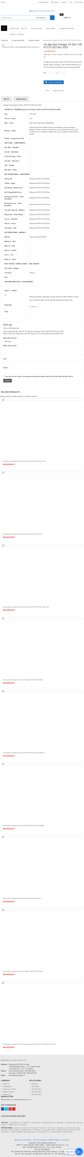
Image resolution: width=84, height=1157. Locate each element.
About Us (6, 1084)
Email (5, 368)
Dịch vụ (24, 28)
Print (47, 90)
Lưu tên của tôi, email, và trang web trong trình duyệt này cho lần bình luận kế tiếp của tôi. (39, 376)
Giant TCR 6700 (67, 1132)
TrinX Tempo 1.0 (43, 1132)
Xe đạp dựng (59, 1122)
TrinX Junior (51, 1128)
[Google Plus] (10, 1109)
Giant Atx (26, 1128)
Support (64, 2)
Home (3, 2)
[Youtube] (14, 1109)
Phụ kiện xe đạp (70, 1122)
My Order (35, 1084)
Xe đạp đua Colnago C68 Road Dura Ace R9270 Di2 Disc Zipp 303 (26, 607)
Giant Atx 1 (60, 1128)
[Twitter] (6, 1109)
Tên (5, 359)
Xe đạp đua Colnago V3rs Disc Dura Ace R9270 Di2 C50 (22, 534)
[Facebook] (2, 1109)
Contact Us (7, 1094)
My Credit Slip (36, 1089)
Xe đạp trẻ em (35, 1122)
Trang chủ (4, 40)
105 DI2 (72, 54)
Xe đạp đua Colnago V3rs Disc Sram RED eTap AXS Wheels (23, 753)
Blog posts (54, 2)
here (30, 1099)
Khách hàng (50, 28)
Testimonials (7, 1086)
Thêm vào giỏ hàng (55, 82)
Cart (70, 2)
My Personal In (37, 1094)
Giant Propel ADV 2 (30, 1132)
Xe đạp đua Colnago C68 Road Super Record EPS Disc (22, 898)
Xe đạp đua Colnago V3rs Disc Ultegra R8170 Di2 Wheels (23, 971)
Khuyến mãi (14, 28)
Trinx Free (42, 1128)
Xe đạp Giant (25, 1122)
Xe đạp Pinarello (26, 1130)
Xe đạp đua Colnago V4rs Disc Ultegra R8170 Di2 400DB (22, 680)
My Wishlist (35, 1086)
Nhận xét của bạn (10, 345)
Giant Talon (69, 1128)
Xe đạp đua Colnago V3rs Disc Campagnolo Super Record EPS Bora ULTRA (29, 1044)
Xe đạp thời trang (47, 1122)
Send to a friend (58, 90)
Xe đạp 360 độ (36, 28)
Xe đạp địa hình (12, 1125)
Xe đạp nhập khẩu (18, 40)
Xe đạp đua (33, 306)
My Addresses (36, 1092)
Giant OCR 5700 (74, 1130)
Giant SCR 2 (6, 1132)
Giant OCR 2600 (55, 1132)
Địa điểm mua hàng (66, 28)
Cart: (66, 17)
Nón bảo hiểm (14, 1130)
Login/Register (43, 2)
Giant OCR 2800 (16, 1132)
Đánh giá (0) (21, 99)
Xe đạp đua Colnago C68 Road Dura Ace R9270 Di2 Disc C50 (24, 461)
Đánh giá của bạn (10, 338)
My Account (79, 2)
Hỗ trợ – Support (17, 34)
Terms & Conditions (10, 1089)
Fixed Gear (33, 1128)
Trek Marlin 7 (37, 1130)
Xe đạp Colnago (33, 40)
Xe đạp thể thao (14, 1122)
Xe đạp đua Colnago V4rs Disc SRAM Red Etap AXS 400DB (23, 825)
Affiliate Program (9, 1092)
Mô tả (6, 99)
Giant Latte (17, 1128)
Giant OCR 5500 (62, 1130)
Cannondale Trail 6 (49, 1130)
